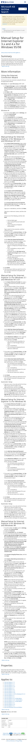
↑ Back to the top (5, 66)
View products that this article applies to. (10, 52)
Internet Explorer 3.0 (9, 689)
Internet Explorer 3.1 (9, 695)
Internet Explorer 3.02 (9, 692)
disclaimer (4, 24)
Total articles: (6, 733)
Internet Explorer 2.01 (9, 686)
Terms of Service (11, 741)
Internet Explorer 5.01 (9, 704)
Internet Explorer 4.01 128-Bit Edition (13, 700)
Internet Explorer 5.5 (9, 706)
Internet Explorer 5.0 (9, 703)
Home (3, 29)
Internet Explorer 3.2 (9, 697)
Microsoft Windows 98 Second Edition (13, 707)
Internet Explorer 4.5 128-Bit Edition (13, 701)
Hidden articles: (17, 733)
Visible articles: (6, 734)
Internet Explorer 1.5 (9, 683)
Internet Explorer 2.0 (9, 685)
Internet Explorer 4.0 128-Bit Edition (13, 698)
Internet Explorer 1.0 (9, 682)
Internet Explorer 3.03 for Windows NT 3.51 (14, 694)
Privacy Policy (19, 741)
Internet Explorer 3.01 (9, 691)
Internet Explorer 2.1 (9, 688)
